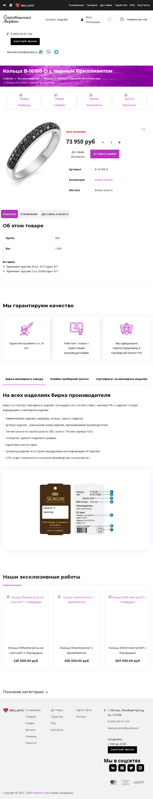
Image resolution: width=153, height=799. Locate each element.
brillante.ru (39, 793)
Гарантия (121, 5)
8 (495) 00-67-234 (21, 34)
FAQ (132, 5)
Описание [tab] (9, 214)
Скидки (29, 723)
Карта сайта (84, 710)
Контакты (144, 5)
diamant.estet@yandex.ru (22, 52)
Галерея (92, 5)
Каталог (81, 716)
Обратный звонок (25, 41)
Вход (88, 17)
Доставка (106, 5)
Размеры (31, 736)
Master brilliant (104, 179)
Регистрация (93, 22)
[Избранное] (109, 19)
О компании (76, 5)
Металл (30, 730)
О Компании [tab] (29, 214)
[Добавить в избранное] (143, 130)
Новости (30, 743)
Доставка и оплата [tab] (55, 214)
